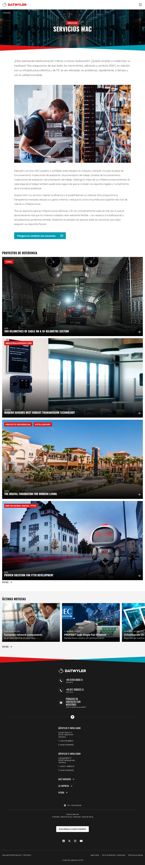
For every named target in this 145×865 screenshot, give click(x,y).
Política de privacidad (135, 855)
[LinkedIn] (63, 841)
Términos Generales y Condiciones (113, 855)
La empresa (63, 786)
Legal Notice (94, 855)
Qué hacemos (64, 779)
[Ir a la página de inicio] (14, 4)
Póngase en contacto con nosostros (36, 235)
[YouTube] (81, 841)
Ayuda (61, 792)
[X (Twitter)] (69, 841)
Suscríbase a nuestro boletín (72, 828)
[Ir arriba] (72, 717)
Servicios (7, 13)
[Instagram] (75, 841)
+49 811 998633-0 (67, 766)
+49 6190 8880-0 (66, 741)
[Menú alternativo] (140, 4)
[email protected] (67, 744)
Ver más (5, 582)
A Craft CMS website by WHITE (72, 860)
